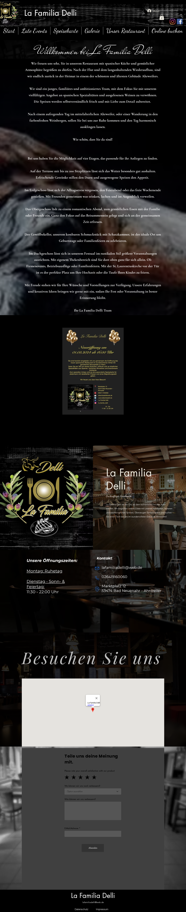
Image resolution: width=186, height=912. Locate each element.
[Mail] (97, 568)
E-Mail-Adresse (71, 828)
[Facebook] (180, 21)
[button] (161, 17)
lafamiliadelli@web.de (93, 902)
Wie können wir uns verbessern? (80, 799)
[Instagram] (172, 21)
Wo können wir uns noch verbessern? (82, 786)
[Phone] (97, 578)
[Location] (97, 589)
